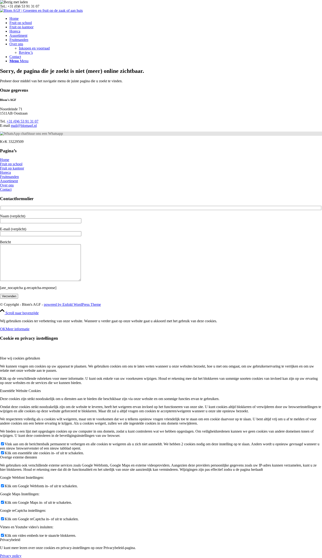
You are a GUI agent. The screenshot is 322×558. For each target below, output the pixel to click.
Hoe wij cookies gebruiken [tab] (20, 358)
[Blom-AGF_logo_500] (41, 10)
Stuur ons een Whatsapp (45, 134)
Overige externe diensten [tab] (18, 457)
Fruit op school (11, 164)
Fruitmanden (9, 177)
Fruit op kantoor (12, 168)
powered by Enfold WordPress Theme (72, 304)
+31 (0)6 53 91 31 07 (22, 121)
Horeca (5, 172)
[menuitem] (165, 19)
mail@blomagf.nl (24, 126)
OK (3, 329)
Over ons (7, 185)
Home (4, 160)
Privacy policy (10, 556)
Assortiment (9, 181)
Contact (6, 189)
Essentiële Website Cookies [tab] (20, 391)
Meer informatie (17, 329)
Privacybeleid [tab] (10, 540)
